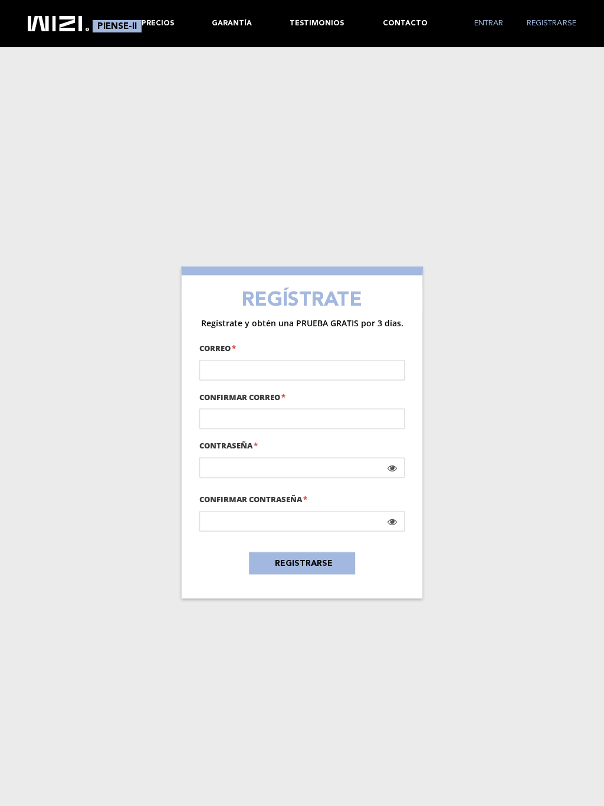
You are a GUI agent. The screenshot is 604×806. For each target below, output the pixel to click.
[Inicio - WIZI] (58, 24)
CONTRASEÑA (225, 446)
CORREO (215, 348)
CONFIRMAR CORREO (239, 397)
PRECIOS (158, 23)
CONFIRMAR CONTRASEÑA (250, 499)
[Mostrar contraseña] (392, 468)
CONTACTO (405, 23)
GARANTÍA (232, 23)
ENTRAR (489, 23)
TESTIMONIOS (317, 23)
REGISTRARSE (551, 23)
